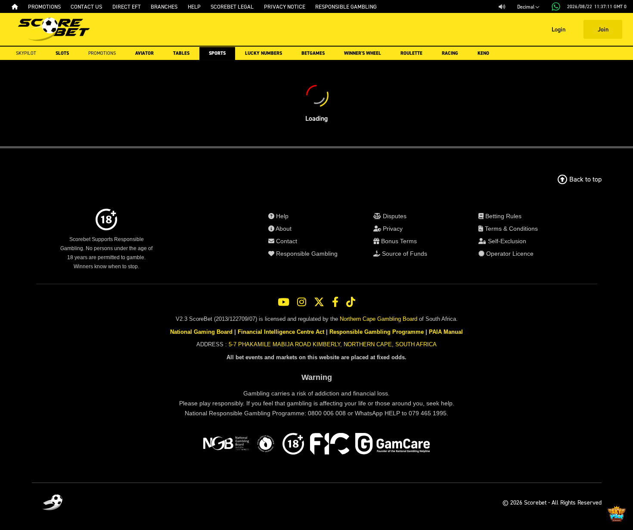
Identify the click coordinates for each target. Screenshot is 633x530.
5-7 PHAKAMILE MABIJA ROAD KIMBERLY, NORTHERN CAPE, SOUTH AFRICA (333, 344)
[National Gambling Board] (226, 445)
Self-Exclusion (506, 241)
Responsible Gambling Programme (376, 332)
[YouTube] (283, 302)
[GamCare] (392, 445)
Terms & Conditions (510, 228)
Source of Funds (403, 253)
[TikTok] (350, 302)
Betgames (313, 53)
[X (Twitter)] (319, 302)
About (283, 228)
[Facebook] (335, 302)
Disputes (393, 216)
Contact (285, 241)
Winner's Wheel (362, 53)
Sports (217, 53)
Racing (450, 53)
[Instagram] (301, 302)
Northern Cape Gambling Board (378, 319)
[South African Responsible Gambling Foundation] (265, 445)
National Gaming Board (201, 332)
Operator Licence (509, 253)
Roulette (411, 53)
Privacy (392, 228)
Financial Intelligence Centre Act (281, 332)
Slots (62, 53)
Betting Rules (502, 216)
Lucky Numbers (263, 53)
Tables (181, 53)
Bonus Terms (398, 241)
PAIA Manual (446, 332)
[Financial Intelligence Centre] (329, 445)
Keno (483, 53)
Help (281, 216)
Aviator (144, 53)
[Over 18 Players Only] (293, 445)
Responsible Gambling (306, 253)
